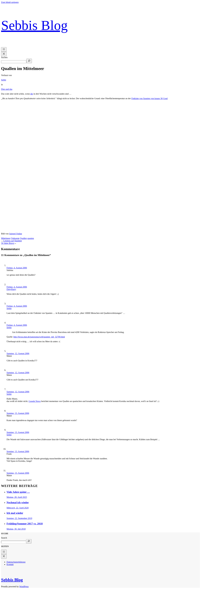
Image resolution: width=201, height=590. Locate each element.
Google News (35, 401)
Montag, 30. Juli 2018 (16, 529)
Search (4, 538)
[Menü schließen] (4, 54)
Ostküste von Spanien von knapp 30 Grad (149, 98)
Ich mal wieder (15, 513)
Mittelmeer (5, 238)
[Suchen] (29, 61)
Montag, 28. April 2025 (17, 497)
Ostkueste (15, 238)
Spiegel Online (15, 234)
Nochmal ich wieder (18, 502)
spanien (30, 238)
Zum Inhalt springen (10, 2)
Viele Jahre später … (18, 492)
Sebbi (3, 80)
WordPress (24, 586)
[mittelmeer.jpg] (100, 231)
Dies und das (6, 89)
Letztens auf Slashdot (12, 241)
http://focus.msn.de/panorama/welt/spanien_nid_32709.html (39, 337)
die (31, 94)
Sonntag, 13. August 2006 (18, 413)
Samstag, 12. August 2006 (18, 353)
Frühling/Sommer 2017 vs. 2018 (25, 523)
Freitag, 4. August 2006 (17, 268)
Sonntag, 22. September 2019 (19, 518)
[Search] (28, 541)
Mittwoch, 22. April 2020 (18, 508)
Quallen (23, 238)
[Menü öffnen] (4, 49)
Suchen (4, 57)
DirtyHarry (11, 289)
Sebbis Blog (34, 25)
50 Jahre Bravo (7, 243)
